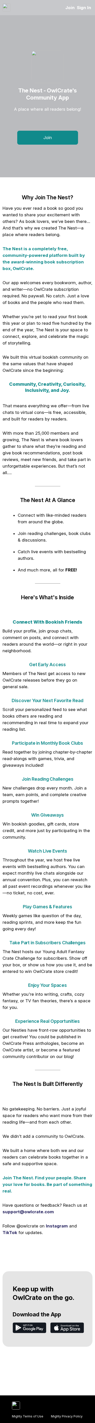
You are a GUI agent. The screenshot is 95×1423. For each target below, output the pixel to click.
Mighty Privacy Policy (67, 1416)
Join (70, 7)
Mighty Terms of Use (27, 1416)
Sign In (84, 7)
